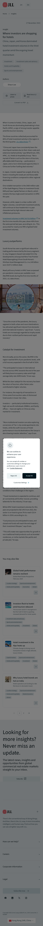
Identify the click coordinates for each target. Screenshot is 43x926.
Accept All (29, 476)
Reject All (14, 476)
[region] (21, 463)
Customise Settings (21, 482)
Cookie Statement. (16, 468)
